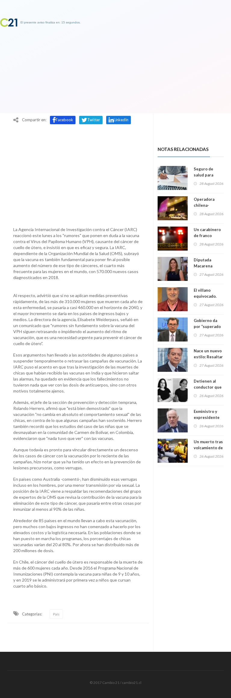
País (56, 614)
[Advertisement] (78, 172)
